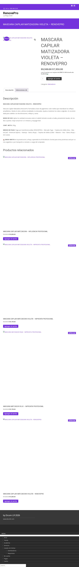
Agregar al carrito (54, 79)
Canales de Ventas (9, 548)
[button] (35, 39)
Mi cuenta (7, 556)
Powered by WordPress (50, 528)
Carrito (6, 561)
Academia (7, 543)
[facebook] (72, 6)
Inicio (5, 538)
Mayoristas (11, 553)
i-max (63, 528)
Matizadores (51, 84)
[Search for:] (13, 565)
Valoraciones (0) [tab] (21, 90)
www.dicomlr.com (8, 519)
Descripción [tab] (9, 90)
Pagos (6, 559)
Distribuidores (12, 551)
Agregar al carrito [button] (10, 239)
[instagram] (74, 6)
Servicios (6, 545)
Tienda (6, 540)
